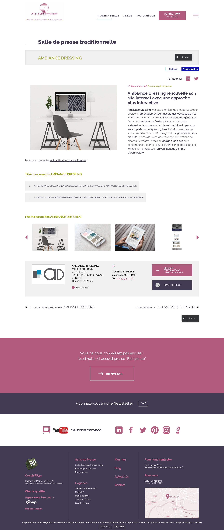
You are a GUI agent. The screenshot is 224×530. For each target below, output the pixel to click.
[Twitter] (196, 78)
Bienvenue (114, 374)
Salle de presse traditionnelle (89, 465)
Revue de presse (172, 285)
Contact (120, 485)
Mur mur (120, 459)
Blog (118, 468)
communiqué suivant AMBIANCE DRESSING (164, 307)
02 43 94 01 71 (125, 278)
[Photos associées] (50, 237)
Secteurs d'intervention (86, 488)
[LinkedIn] (188, 78)
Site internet (82, 287)
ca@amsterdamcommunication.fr (167, 467)
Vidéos (127, 15)
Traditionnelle (108, 15)
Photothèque (145, 15)
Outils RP (79, 492)
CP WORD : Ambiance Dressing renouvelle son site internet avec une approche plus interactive (89, 197)
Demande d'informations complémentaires (173, 270)
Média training (82, 496)
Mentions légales (33, 509)
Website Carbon (190, 69)
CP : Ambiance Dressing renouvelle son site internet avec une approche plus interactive (85, 186)
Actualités (122, 476)
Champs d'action (83, 499)
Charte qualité (35, 491)
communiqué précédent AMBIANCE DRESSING (61, 307)
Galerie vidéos (82, 503)
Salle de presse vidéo (86, 430)
